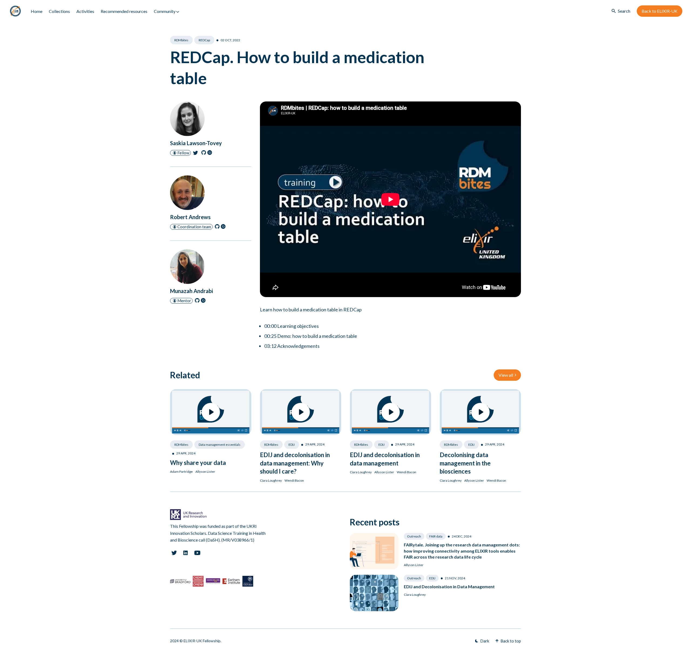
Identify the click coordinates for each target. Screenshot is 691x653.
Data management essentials (220, 445)
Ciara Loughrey (271, 480)
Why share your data (198, 462)
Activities (85, 11)
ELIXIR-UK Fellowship (202, 640)
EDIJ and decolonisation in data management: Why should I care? (295, 463)
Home (36, 11)
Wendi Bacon (294, 480)
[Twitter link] (196, 154)
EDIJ (292, 445)
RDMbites (181, 40)
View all (506, 374)
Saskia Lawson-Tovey (196, 143)
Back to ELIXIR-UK (660, 10)
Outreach (414, 536)
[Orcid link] (210, 154)
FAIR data (435, 536)
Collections (59, 11)
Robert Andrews (190, 217)
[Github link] (204, 154)
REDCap (204, 40)
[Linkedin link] (185, 553)
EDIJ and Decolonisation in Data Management (449, 586)
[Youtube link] (197, 553)
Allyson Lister (205, 472)
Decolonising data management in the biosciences (465, 463)
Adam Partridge (181, 472)
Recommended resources (124, 11)
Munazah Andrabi (191, 291)
